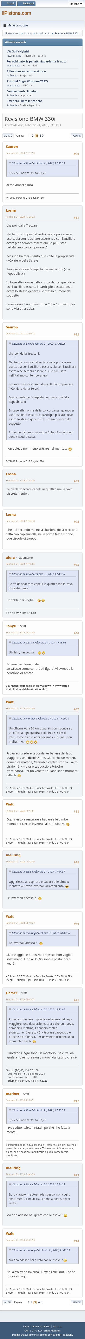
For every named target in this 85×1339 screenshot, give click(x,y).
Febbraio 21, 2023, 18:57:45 (20, 632)
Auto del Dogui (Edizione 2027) (27, 81)
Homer (11, 993)
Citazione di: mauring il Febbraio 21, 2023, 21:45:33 (41, 1250)
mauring (13, 855)
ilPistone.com (16, 13)
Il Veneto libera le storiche (24, 101)
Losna (11, 210)
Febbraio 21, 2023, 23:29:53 (20, 1240)
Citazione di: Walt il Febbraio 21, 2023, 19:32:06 (38, 1009)
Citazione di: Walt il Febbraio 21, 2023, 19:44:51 (38, 871)
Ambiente (12, 75)
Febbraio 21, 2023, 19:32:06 (20, 708)
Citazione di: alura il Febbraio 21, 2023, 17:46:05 (39, 642)
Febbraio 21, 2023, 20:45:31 (20, 999)
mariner (12, 1093)
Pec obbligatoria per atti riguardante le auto (36, 61)
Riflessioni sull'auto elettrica (26, 71)
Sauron (12, 146)
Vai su (7, 1302)
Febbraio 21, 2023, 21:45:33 (20, 1174)
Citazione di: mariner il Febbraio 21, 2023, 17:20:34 (40, 718)
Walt (10, 702)
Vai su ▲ (57, 1326)
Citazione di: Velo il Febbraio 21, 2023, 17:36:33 (38, 163)
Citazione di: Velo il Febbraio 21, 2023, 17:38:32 (38, 343)
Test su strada (14, 55)
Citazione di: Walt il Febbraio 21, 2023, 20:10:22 (38, 1184)
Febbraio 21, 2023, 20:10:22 (20, 922)
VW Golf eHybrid (18, 51)
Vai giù (8, 135)
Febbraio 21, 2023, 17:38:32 (20, 216)
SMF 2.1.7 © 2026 (33, 1330)
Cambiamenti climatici (22, 91)
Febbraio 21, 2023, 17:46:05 (20, 563)
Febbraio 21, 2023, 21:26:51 (20, 1100)
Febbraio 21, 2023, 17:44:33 (20, 520)
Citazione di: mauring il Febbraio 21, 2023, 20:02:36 (41, 933)
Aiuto (26, 1326)
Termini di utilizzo (41, 1326)
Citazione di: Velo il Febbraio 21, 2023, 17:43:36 (38, 574)
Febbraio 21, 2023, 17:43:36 (20, 480)
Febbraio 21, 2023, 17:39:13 (20, 333)
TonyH (11, 626)
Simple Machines (52, 1330)
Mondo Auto (13, 65)
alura (10, 557)
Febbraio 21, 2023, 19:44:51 (20, 810)
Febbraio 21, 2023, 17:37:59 (20, 153)
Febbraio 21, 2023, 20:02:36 (20, 861)
